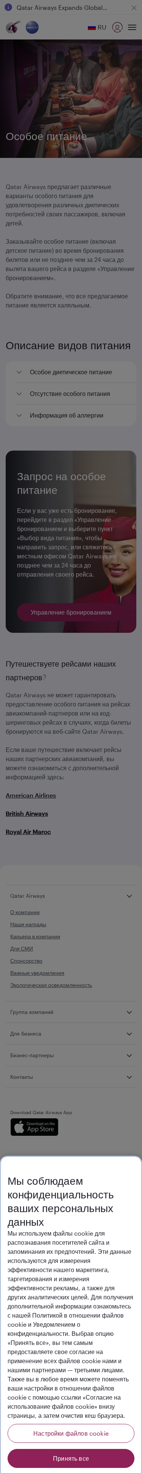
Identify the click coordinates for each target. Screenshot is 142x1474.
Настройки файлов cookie (71, 1433)
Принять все (71, 1458)
